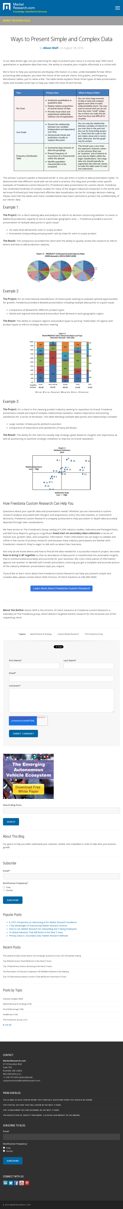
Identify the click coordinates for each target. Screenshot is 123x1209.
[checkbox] (61, 889)
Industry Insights (13, 998)
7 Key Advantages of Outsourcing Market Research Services (38, 925)
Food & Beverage (13, 1009)
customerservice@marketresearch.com (21, 1080)
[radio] (61, 887)
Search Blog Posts (12, 805)
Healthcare (10, 1014)
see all (8, 1024)
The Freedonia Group (94, 634)
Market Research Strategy (41, 634)
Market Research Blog (16, 20)
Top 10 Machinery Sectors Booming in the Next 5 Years (27, 966)
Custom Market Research (68, 634)
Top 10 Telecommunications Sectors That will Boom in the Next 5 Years (34, 976)
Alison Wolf (50, 48)
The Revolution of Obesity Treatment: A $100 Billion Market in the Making (36, 971)
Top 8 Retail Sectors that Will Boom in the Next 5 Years (27, 961)
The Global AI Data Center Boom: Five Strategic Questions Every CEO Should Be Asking (42, 955)
